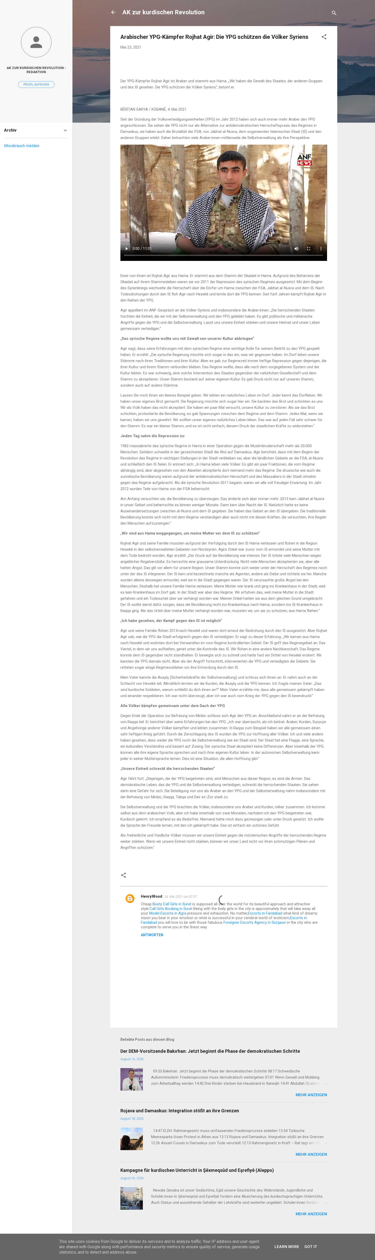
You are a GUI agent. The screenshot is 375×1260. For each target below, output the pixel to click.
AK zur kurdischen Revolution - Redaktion (36, 70)
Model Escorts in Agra (167, 913)
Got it (310, 1246)
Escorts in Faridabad (265, 913)
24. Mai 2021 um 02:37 (180, 896)
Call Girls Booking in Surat (170, 908)
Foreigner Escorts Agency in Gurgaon (254, 922)
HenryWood (151, 896)
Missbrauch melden (21, 145)
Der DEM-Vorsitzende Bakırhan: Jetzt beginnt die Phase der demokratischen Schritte (210, 1051)
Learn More (286, 1246)
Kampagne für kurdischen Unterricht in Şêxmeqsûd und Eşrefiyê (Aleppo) (197, 1170)
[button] (324, 38)
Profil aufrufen (36, 84)
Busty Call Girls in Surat (172, 904)
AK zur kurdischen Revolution (163, 12)
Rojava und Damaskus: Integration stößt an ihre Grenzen (179, 1110)
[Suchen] (334, 14)
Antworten (152, 935)
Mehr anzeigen (311, 1095)
